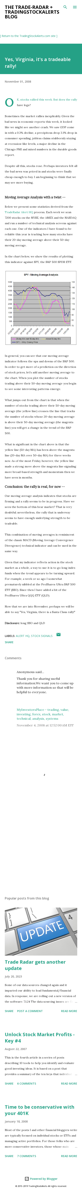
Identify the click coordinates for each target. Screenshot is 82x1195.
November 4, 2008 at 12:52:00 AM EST (45, 725)
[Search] (65, 7)
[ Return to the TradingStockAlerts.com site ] (28, 36)
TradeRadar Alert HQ (19, 212)
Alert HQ (22, 636)
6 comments (26, 1083)
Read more (69, 1011)
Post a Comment (30, 1011)
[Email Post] (58, 636)
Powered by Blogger (43, 1179)
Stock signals (42, 636)
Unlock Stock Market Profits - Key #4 (40, 1037)
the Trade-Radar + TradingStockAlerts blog (32, 12)
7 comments (26, 1156)
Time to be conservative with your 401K (39, 1110)
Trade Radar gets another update (35, 965)
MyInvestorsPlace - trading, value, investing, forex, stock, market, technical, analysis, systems (43, 714)
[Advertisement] (41, 855)
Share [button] (9, 642)
